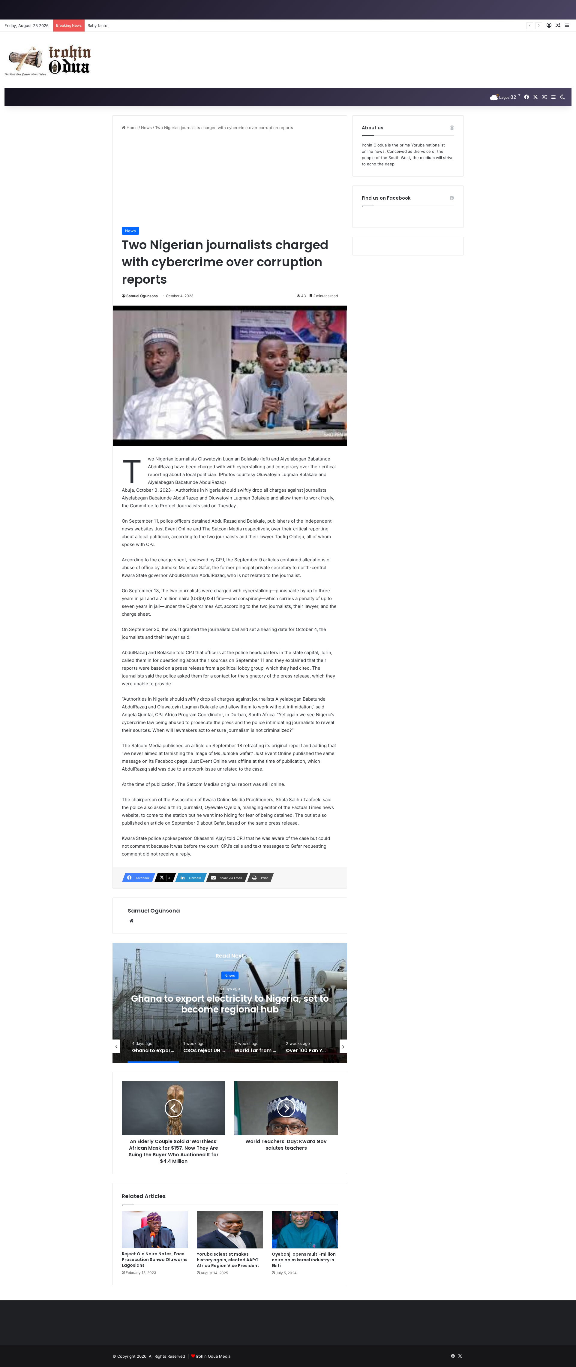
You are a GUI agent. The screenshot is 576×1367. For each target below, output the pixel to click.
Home (131, 127)
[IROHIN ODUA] (49, 60)
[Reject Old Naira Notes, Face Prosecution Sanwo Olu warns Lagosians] (155, 1229)
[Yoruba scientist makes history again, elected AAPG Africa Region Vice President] (230, 1229)
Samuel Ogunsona (142, 296)
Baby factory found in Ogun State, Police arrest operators (142, 25)
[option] (229, 1003)
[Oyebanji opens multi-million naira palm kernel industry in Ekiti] (305, 1229)
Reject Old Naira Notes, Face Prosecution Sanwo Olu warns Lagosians (155, 1259)
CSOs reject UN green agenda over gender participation (230, 1003)
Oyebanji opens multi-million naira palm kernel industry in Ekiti (304, 1260)
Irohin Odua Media (213, 1356)
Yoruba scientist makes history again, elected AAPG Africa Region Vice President (228, 1260)
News (146, 127)
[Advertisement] (230, 179)
